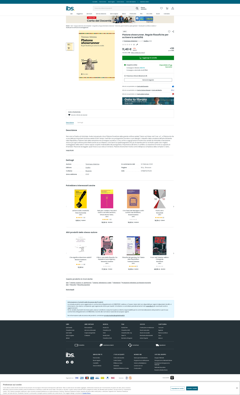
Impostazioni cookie (177, 388)
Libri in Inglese (70, 335)
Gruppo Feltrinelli (159, 358)
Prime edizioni (88, 327)
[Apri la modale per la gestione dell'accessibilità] (172, 378)
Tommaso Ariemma (130, 41)
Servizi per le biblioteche (140, 358)
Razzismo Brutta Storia (161, 370)
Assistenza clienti (144, 2)
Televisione (116, 283)
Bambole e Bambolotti (146, 335)
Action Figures (144, 338)
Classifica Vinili (107, 338)
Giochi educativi (144, 330)
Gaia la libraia (97, 365)
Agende (160, 330)
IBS (129, 52)
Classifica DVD (125, 330)
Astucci (160, 338)
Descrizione (70, 122)
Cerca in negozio (148, 80)
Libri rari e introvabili (90, 330)
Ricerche (89, 171)
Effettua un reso (118, 363)
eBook (67, 338)
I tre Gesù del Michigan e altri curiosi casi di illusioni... (133, 212)
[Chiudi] (237, 388)
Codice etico (137, 368)
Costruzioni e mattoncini (147, 327)
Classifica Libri (70, 330)
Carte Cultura (120, 2)
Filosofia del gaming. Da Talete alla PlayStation (133, 258)
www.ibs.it (149, 306)
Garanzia (116, 365)
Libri (67, 283)
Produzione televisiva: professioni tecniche (136, 283)
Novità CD (106, 327)
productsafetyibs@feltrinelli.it (114, 315)
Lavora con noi (138, 365)
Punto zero (160, 211)
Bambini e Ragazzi (126, 338)
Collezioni (87, 335)
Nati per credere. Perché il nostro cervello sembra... (107, 212)
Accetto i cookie (192, 388)
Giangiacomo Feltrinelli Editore (163, 360)
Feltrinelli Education (159, 367)
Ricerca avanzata (143, 8)
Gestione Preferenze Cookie (121, 368)
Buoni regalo (111, 2)
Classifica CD (107, 330)
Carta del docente (131, 2)
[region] (120, 388)
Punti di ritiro (102, 2)
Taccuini (160, 327)
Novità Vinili (106, 335)
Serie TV (123, 335)
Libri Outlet (69, 333)
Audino (146, 41)
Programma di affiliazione (141, 360)
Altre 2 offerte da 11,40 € (137, 52)
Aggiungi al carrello (149, 58)
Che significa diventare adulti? (81, 257)
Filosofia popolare (83, 285)
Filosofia (73, 285)
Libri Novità (69, 327)
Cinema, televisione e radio (102, 283)
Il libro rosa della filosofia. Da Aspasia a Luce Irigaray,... (107, 258)
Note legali (70, 290)
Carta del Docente (142, 86)
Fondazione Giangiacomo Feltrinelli (162, 364)
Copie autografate (89, 333)
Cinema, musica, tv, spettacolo (80, 283)
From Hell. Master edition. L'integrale (159, 258)
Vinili (104, 333)
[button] (137, 8)
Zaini (159, 335)
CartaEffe (94, 2)
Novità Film (124, 327)
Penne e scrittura (163, 333)
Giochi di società (145, 333)
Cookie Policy (86, 393)
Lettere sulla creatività (80, 211)
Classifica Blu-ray (126, 333)
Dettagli (80, 122)
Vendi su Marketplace (140, 363)
